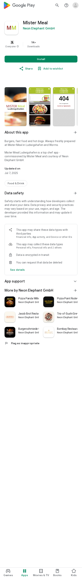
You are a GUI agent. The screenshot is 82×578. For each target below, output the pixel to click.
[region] (41, 44)
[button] (18, 46)
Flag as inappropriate (22, 343)
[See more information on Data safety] (75, 193)
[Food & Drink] (16, 183)
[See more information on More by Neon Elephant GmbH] (75, 290)
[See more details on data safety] (18, 269)
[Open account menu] (75, 5)
